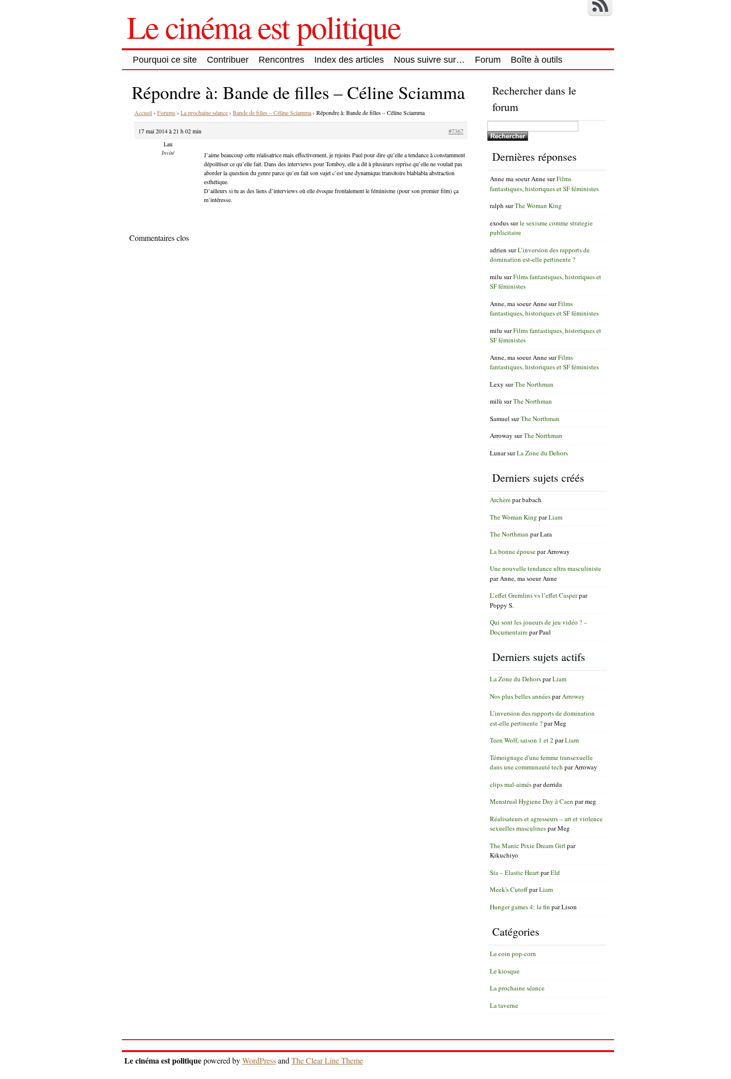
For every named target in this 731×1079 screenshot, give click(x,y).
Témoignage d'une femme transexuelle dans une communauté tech (541, 762)
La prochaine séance (204, 112)
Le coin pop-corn (513, 953)
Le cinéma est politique (263, 26)
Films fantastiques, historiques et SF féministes (544, 183)
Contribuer (228, 60)
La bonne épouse (513, 551)
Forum (488, 60)
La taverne (504, 1005)
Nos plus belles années (520, 696)
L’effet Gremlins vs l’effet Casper (533, 595)
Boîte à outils (536, 60)
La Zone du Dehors (542, 452)
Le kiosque (505, 971)
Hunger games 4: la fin (520, 906)
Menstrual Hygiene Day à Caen (531, 801)
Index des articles (349, 60)
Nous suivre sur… (429, 60)
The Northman (534, 384)
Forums (166, 112)
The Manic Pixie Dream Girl (527, 845)
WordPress (259, 1060)
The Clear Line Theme (327, 1060)
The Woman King (538, 205)
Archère (500, 499)
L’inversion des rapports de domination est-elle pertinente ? (540, 254)
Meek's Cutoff (509, 889)
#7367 (456, 131)
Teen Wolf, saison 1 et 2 (521, 740)
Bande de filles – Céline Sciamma (272, 112)
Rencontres (281, 60)
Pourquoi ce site (165, 60)
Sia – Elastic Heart (514, 872)
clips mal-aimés (511, 784)
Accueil (143, 112)
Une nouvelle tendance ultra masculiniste (545, 568)
